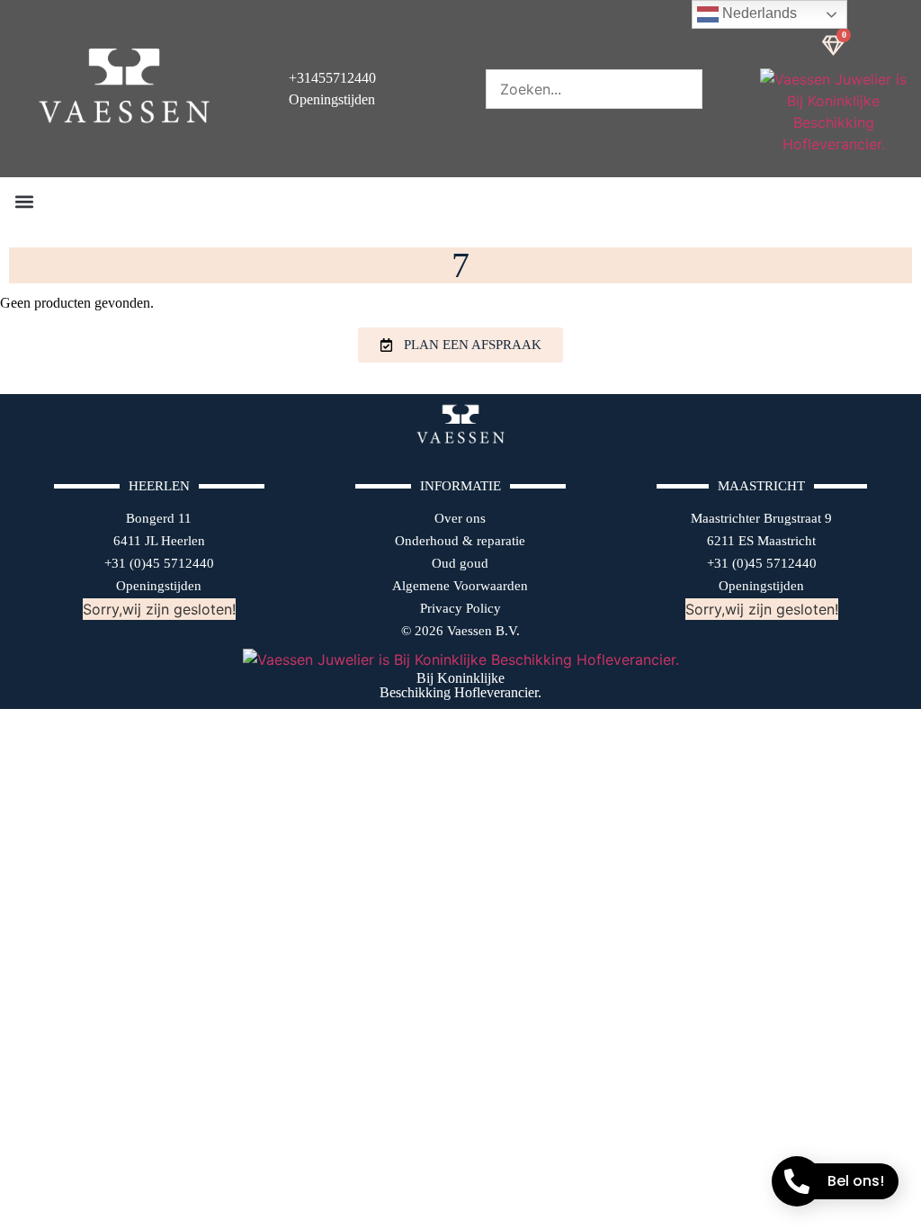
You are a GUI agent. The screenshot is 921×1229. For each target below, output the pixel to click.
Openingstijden (158, 586)
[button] (24, 201)
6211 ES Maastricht (761, 541)
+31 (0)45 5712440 (159, 563)
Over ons (460, 518)
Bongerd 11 (159, 518)
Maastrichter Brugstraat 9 (761, 518)
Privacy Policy (460, 608)
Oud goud (460, 563)
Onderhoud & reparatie (460, 541)
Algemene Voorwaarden (460, 586)
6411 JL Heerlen (159, 541)
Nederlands (758, 13)
